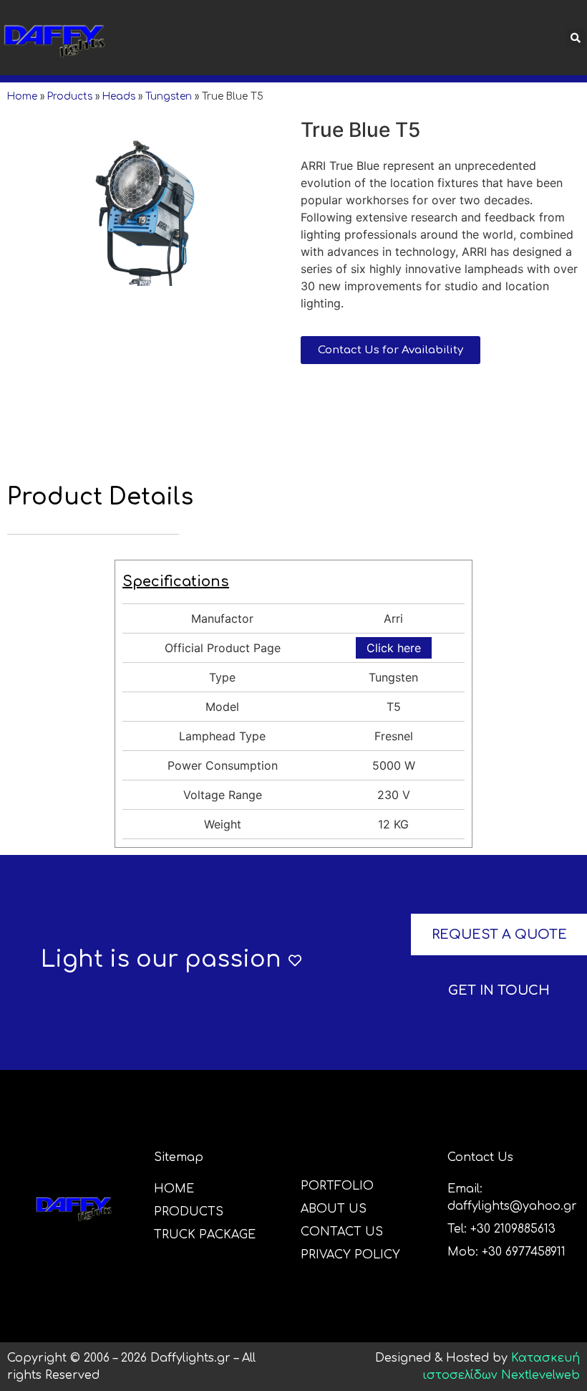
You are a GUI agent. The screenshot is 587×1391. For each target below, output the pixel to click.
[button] (372, 38)
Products (69, 96)
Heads (118, 96)
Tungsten (168, 96)
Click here (394, 648)
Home (22, 96)
